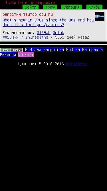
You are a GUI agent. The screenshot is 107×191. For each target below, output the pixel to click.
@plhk (58, 32)
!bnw (49, 7)
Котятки (26, 54)
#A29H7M (11, 37)
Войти (30, 7)
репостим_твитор (20, 14)
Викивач (8, 54)
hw (50, 14)
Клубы (94, 7)
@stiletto (76, 63)
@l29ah (44, 32)
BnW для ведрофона (44, 49)
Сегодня (72, 7)
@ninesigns (36, 37)
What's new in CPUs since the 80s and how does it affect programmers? (48, 22)
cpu (42, 14)
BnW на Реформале (84, 49)
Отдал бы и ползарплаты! (31, 2)
